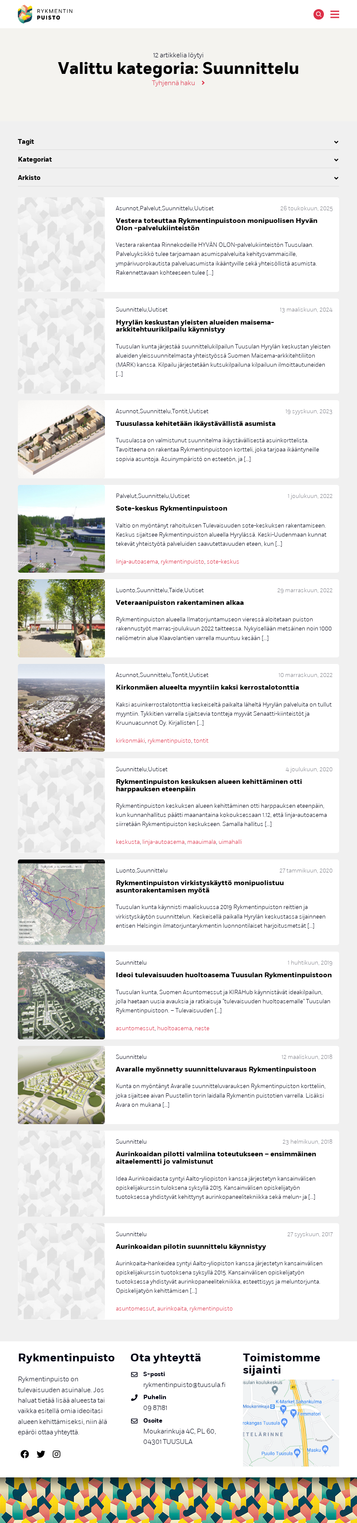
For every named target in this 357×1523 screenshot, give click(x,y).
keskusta (128, 842)
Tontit (180, 411)
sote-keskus (223, 561)
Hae (318, 14)
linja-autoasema (137, 561)
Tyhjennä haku (173, 83)
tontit (201, 740)
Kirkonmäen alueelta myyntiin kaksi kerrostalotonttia (207, 687)
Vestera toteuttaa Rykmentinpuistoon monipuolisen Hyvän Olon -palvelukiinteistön (216, 224)
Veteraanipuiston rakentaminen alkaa (180, 602)
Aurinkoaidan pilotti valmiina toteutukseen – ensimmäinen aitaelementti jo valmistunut (216, 1158)
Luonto (125, 590)
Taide (176, 590)
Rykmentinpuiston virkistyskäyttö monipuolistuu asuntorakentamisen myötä (200, 887)
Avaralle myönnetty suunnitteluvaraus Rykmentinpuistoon (216, 1069)
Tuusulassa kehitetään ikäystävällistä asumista (196, 423)
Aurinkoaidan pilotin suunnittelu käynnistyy (191, 1246)
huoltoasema (174, 1028)
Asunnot (127, 208)
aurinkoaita (172, 1308)
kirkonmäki (130, 740)
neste (202, 1028)
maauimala (201, 842)
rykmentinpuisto (182, 561)
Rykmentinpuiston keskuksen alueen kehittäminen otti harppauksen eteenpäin (209, 785)
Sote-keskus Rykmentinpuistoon (171, 508)
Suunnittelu (177, 208)
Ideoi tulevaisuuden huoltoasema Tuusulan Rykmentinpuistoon (224, 975)
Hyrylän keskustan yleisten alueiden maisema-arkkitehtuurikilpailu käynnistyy (195, 326)
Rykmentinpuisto (45, 14)
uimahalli (230, 842)
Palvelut (150, 208)
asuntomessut (135, 1028)
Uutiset (204, 208)
